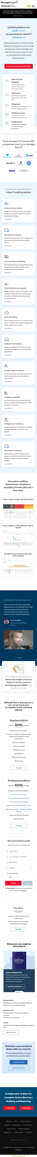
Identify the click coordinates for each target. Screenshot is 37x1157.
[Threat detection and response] (18, 292)
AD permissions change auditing (18, 798)
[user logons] (18, 373)
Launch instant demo (18, 1068)
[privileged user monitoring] (18, 426)
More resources (11, 1032)
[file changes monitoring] (18, 237)
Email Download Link (18, 1156)
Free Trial (10, 1108)
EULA (16, 1121)
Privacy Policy (24, 890)
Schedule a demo (18, 1062)
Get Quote (26, 1108)
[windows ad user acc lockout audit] (18, 211)
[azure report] (18, 320)
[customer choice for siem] (18, 676)
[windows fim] (18, 454)
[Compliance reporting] (18, 400)
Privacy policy (27, 1125)
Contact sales (18, 1132)
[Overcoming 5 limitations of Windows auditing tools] (19, 1024)
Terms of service (25, 1121)
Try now (19, 768)
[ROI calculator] (19, 1002)
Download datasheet (15, 986)
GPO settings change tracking (18, 802)
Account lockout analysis (19, 794)
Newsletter (7, 1132)
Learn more (18, 16)
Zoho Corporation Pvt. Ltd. (18, 1147)
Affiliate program (24, 1128)
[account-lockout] (19, 1013)
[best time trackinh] (18, 346)
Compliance (17, 1125)
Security (7, 1125)
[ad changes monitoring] (18, 264)
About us (9, 1121)
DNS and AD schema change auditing (19, 805)
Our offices (29, 1132)
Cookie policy (11, 1128)
